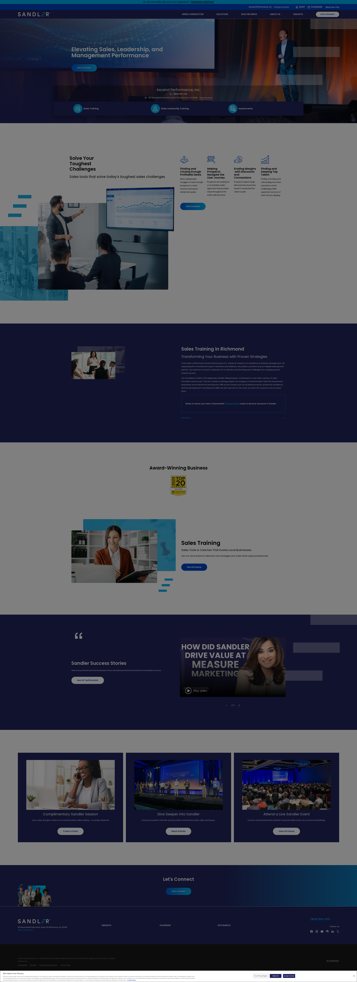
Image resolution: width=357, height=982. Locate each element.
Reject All (276, 976)
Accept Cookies (289, 976)
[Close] (354, 976)
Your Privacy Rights (260, 976)
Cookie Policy (131, 980)
